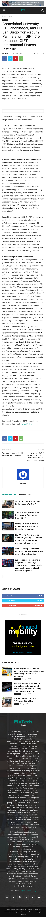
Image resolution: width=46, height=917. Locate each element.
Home (4, 16)
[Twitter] (10, 58)
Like (40, 596)
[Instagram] (19, 897)
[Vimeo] (32, 897)
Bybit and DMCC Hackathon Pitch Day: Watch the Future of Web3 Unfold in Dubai (35, 456)
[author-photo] (23, 480)
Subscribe (38, 605)
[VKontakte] (39, 897)
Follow (39, 600)
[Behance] (7, 897)
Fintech (11, 16)
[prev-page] (3, 576)
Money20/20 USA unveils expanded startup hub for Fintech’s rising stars (27, 526)
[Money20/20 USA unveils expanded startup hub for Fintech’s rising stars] (8, 526)
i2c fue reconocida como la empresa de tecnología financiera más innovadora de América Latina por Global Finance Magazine (28, 565)
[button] (4, 10)
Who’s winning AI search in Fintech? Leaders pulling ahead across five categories (29, 551)
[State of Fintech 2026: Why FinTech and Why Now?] (8, 504)
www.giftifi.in (26, 424)
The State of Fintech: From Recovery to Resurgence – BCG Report (27, 515)
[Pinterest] (15, 58)
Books (5, 518)
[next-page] (7, 576)
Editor (6, 53)
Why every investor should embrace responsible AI (12, 454)
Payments (17, 679)
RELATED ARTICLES (9, 495)
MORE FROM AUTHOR (26, 495)
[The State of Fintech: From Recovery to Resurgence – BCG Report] (8, 515)
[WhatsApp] (21, 58)
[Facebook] (4, 58)
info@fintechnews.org (27, 891)
